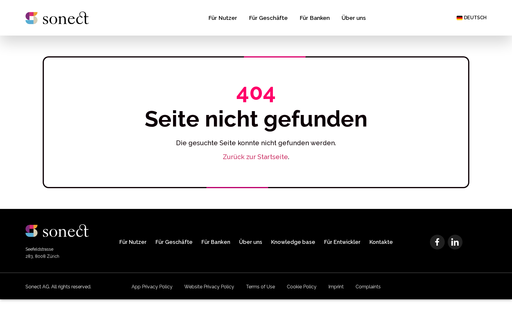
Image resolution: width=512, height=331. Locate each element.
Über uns (354, 18)
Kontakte (381, 242)
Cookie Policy (301, 287)
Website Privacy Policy (209, 287)
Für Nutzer (222, 18)
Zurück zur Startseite (255, 157)
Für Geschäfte (268, 18)
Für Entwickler (342, 242)
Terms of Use (260, 287)
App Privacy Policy (152, 287)
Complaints (368, 287)
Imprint (336, 287)
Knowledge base (293, 242)
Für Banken (315, 18)
